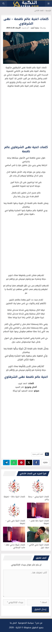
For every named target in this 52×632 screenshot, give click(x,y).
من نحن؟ (38, 623)
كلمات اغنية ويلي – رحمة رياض (38, 498)
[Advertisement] (26, 117)
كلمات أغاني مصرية (37, 454)
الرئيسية (48, 10)
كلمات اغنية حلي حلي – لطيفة (15, 522)
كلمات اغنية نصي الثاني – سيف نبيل (38, 546)
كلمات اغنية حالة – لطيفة (14, 496)
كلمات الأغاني (39, 10)
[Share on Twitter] (28, 462)
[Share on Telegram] (6, 462)
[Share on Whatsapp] (13, 462)
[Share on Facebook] (36, 462)
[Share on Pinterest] (21, 462)
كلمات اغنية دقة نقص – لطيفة (39, 522)
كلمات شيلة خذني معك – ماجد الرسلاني (14, 546)
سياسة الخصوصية (26, 623)
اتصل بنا (13, 623)
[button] (3, 3)
